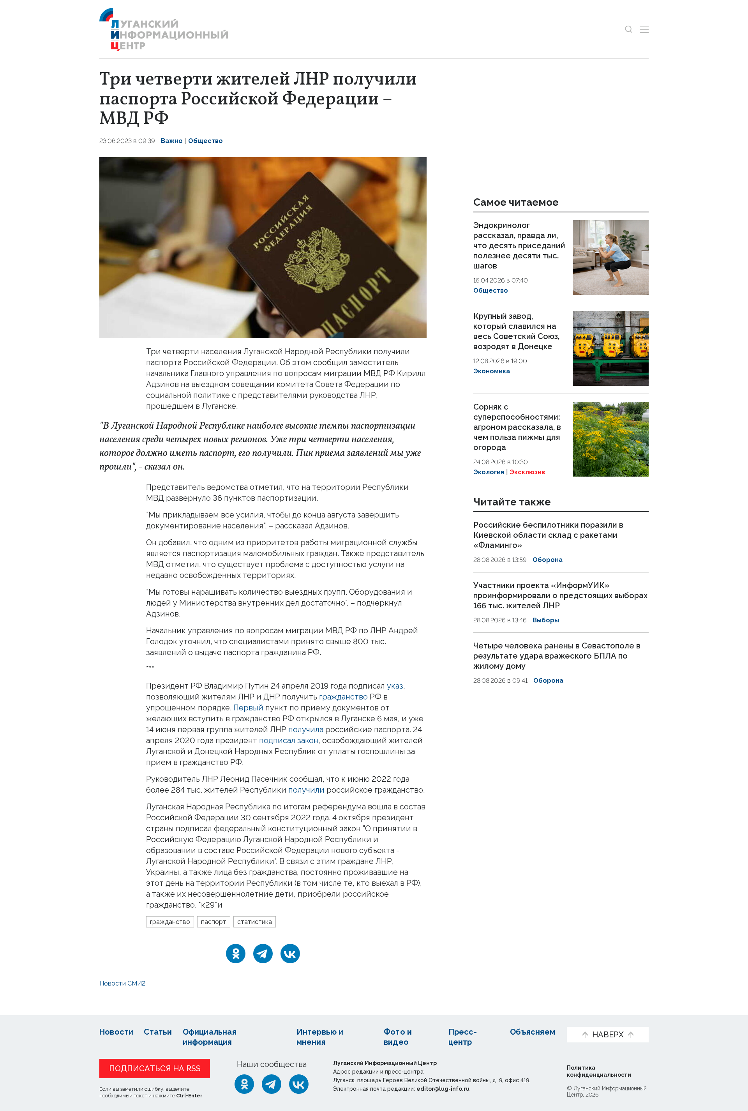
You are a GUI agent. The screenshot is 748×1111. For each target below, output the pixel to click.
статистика (254, 922)
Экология (488, 472)
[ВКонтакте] (290, 953)
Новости (116, 1032)
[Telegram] (263, 953)
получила (305, 729)
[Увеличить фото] (263, 246)
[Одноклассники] (235, 953)
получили (306, 790)
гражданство (343, 696)
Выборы (546, 620)
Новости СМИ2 (122, 983)
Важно (172, 141)
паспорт (213, 922)
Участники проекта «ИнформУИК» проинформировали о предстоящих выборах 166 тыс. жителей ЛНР (560, 595)
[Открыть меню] (644, 29)
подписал (277, 740)
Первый (248, 707)
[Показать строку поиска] (628, 29)
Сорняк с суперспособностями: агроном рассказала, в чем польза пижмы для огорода (517, 427)
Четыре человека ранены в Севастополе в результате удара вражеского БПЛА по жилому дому (556, 656)
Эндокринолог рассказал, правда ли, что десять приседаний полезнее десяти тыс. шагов (519, 245)
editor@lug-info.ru (442, 1089)
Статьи (158, 1032)
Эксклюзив (527, 472)
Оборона (548, 560)
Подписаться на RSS (155, 1068)
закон (307, 740)
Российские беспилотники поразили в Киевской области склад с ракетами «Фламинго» (548, 535)
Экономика (491, 371)
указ (395, 686)
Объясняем (532, 1032)
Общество (205, 141)
